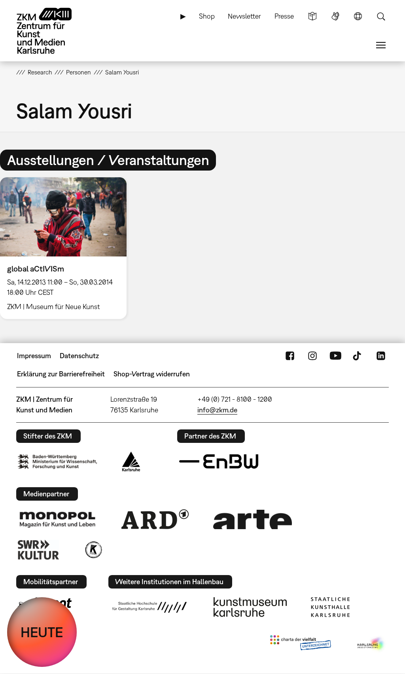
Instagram (312, 356)
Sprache (358, 16)
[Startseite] (51, 31)
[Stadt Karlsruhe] (131, 461)
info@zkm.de (217, 410)
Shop (207, 16)
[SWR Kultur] (38, 550)
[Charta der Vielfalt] (300, 644)
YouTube (335, 356)
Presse (284, 16)
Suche (381, 16)
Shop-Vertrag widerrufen (152, 374)
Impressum (34, 355)
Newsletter (244, 16)
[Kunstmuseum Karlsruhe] (250, 607)
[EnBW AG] (218, 461)
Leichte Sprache (312, 16)
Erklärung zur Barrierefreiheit (61, 374)
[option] (67, 248)
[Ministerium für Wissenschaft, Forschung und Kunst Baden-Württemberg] (57, 461)
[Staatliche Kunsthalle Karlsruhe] (330, 607)
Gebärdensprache (335, 16)
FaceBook (290, 356)
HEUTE (42, 632)
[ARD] (155, 519)
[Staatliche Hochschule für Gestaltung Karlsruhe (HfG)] (149, 607)
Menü (381, 45)
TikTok (358, 356)
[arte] (252, 519)
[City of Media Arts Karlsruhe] (371, 644)
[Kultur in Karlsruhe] (93, 550)
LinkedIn (381, 356)
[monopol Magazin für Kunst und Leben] (57, 519)
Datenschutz (79, 355)
